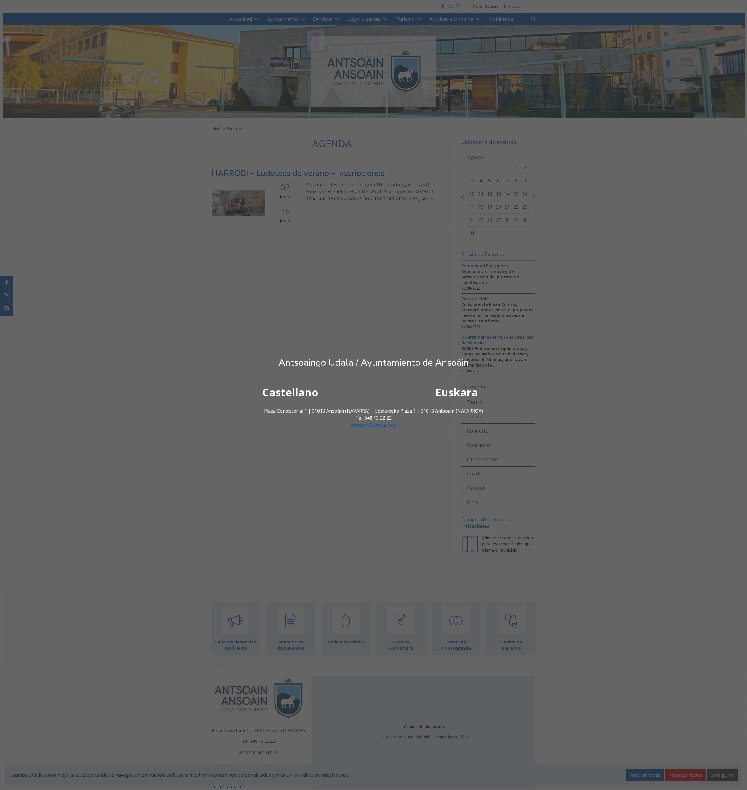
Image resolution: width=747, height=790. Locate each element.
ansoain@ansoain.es (373, 425)
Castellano (290, 392)
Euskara (456, 392)
